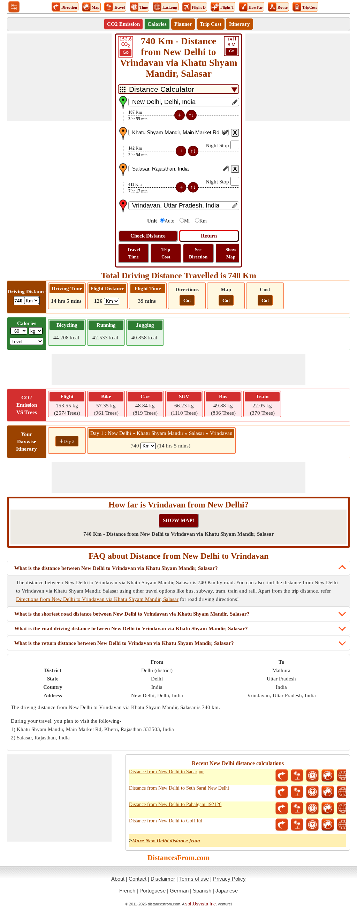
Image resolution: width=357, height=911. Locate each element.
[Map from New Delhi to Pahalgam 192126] (328, 808)
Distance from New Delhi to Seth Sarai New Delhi (179, 788)
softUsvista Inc (200, 903)
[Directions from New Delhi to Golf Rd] (282, 825)
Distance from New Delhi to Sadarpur (166, 771)
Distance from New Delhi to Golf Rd (165, 820)
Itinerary (239, 24)
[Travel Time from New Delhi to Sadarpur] (312, 776)
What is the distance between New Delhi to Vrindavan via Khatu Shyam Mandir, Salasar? (116, 568)
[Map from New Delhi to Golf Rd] (328, 825)
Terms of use (194, 879)
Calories (157, 24)
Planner (183, 24)
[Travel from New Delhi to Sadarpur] (297, 776)
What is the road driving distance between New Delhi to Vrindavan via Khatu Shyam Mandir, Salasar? (131, 628)
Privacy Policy (229, 879)
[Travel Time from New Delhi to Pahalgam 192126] (312, 808)
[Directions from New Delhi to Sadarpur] (282, 776)
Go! (187, 300)
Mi (187, 221)
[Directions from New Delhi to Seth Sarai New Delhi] (282, 792)
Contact (137, 879)
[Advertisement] (59, 77)
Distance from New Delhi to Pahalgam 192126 (175, 804)
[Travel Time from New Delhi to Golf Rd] (312, 825)
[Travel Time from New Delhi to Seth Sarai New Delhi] (312, 792)
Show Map (231, 253)
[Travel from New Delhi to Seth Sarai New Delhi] (297, 792)
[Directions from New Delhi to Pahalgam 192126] (282, 808)
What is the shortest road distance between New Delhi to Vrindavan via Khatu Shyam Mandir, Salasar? (132, 614)
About (117, 879)
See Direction (198, 253)
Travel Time (133, 253)
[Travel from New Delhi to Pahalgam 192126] (297, 808)
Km (203, 221)
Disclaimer (163, 879)
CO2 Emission (123, 24)
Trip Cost (210, 24)
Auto (169, 221)
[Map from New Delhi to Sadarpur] (328, 776)
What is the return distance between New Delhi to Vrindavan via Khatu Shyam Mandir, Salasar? (124, 643)
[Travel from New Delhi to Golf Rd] (297, 825)
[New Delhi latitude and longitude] (343, 776)
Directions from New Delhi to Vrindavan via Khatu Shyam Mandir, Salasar (97, 599)
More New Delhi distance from (166, 840)
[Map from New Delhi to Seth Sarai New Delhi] (328, 792)
